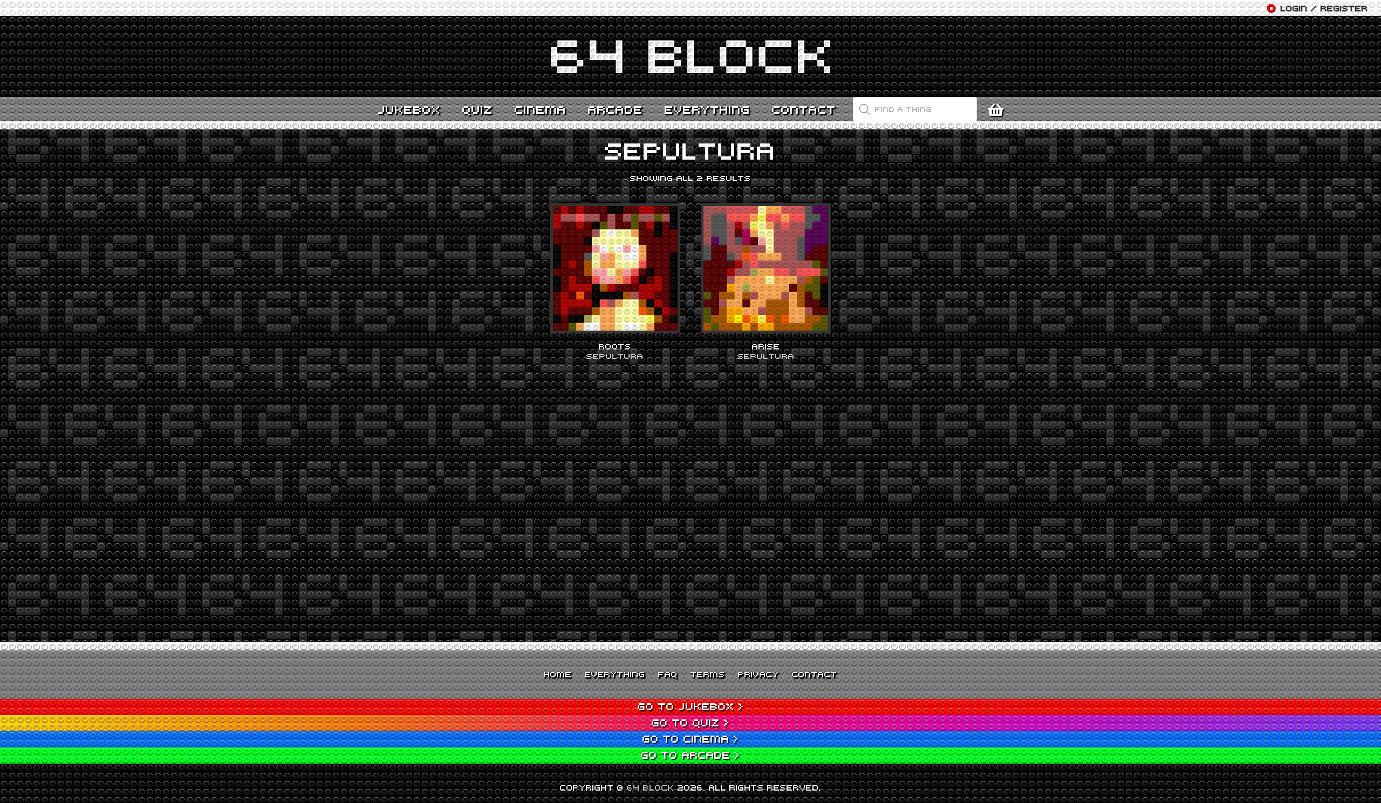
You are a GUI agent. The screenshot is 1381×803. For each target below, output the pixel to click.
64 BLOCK (650, 787)
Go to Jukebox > (691, 706)
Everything (615, 674)
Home (558, 674)
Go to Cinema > (690, 738)
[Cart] (998, 109)
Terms (707, 674)
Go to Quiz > (690, 722)
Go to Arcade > (690, 754)
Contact (814, 674)
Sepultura (615, 356)
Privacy (758, 674)
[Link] (690, 56)
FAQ (668, 674)
